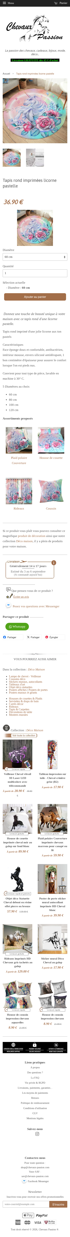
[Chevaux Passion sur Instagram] (37, 1134)
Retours (35, 1097)
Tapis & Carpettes (19, 709)
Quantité (8, 266)
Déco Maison (36, 669)
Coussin (51, 508)
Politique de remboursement (35, 1103)
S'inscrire (58, 1204)
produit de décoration (31, 536)
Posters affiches (18, 689)
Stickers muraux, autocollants (25, 681)
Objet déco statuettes (20, 687)
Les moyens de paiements (35, 1092)
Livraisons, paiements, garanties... (35, 1087)
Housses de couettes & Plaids (25, 698)
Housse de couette (51, 458)
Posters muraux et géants (23, 692)
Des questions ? (35, 1072)
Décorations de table (20, 712)
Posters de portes (38, 689)
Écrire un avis (21, 596)
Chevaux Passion (47, 1229)
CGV (35, 1113)
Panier (63, 3)
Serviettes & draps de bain (24, 701)
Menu (10, 3)
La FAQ (35, 1077)
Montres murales (18, 714)
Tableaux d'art (17, 684)
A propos (35, 1067)
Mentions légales (35, 1118)
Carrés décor (16, 703)
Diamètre (8, 250)
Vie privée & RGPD (35, 1082)
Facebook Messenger (38, 1181)
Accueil (6, 73)
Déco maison (24, 541)
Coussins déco (17, 679)
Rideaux (19, 508)
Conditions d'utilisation (35, 1108)
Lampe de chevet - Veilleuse (25, 676)
